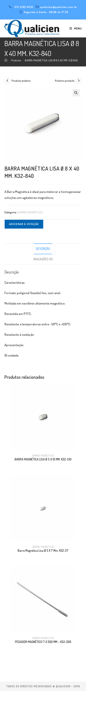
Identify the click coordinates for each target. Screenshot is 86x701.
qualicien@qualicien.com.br (58, 7)
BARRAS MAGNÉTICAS (30, 212)
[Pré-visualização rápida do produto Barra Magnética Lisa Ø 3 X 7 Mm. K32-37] (80, 482)
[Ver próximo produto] (79, 81)
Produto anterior (21, 80)
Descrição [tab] (43, 248)
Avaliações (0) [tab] (43, 259)
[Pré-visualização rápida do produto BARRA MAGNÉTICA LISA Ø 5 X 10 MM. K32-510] (80, 391)
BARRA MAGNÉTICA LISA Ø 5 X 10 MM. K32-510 (43, 459)
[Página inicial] (5, 60)
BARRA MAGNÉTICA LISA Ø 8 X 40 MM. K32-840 (51, 60)
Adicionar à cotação (24, 224)
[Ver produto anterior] (7, 81)
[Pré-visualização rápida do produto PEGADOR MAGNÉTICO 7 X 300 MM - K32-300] (80, 573)
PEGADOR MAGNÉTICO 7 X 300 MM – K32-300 (43, 642)
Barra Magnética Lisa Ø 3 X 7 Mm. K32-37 (43, 550)
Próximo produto (65, 80)
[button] (76, 92)
